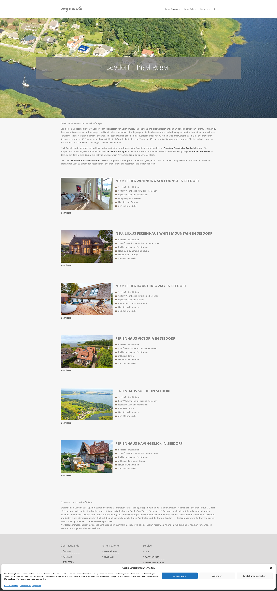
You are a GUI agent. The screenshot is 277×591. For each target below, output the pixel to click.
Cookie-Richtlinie (11, 585)
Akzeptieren (179, 575)
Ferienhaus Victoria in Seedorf (145, 338)
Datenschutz (25, 585)
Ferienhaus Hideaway (199, 151)
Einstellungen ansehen (254, 575)
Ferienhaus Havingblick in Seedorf (149, 443)
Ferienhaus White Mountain (85, 160)
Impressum (36, 585)
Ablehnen (217, 575)
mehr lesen (66, 212)
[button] (271, 567)
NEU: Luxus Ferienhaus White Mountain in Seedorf (163, 233)
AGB (147, 551)
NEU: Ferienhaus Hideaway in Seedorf (151, 285)
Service (204, 9)
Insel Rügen (171, 9)
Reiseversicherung (155, 562)
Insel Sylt (189, 9)
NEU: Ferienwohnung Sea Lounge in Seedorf (157, 180)
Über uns (68, 551)
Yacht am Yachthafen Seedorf (179, 148)
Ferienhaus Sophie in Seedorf (143, 390)
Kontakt (67, 556)
